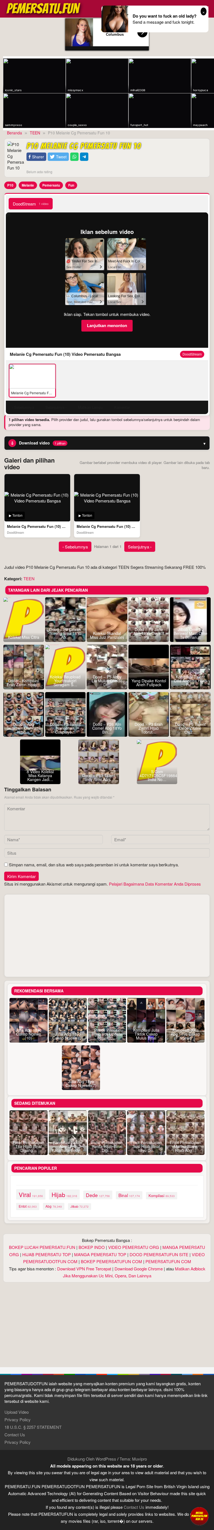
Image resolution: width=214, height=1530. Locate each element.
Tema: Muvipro (133, 1459)
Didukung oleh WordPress (91, 1459)
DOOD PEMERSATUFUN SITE (159, 1254)
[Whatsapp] (74, 157)
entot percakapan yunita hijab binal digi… (107, 1146)
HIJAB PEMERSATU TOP (46, 1254)
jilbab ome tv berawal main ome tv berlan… (190, 633)
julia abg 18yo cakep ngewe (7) (80, 1083)
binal (129, 1195)
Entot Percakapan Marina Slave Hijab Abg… (185, 1146)
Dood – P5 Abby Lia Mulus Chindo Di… (107, 681)
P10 (10, 185)
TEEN (29, 578)
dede (98, 1194)
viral (31, 1194)
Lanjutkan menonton (107, 325)
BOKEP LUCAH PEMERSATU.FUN (42, 1247)
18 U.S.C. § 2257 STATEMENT (33, 1427)
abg (53, 1206)
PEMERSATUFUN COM (168, 1261)
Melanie (28, 185)
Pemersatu (51, 185)
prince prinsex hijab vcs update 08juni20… (107, 1034)
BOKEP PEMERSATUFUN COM (111, 1261)
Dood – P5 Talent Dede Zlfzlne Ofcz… (190, 728)
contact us (134, 1507)
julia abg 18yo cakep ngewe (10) (29, 1034)
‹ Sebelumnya (75, 547)
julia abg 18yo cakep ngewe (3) (67, 1036)
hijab (64, 1194)
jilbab (79, 1206)
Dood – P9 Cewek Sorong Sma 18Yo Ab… (65, 633)
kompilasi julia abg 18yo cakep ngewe (185, 1034)
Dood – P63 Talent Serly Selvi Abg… (98, 777)
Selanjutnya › (140, 547)
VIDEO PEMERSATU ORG (133, 1247)
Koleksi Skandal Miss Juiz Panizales (107, 635)
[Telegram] (84, 157)
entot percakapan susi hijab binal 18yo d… (146, 1146)
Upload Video (16, 1412)
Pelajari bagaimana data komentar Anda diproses (155, 884)
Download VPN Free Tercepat (84, 1269)
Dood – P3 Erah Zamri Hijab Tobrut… (149, 728)
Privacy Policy (17, 1419)
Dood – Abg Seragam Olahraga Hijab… (23, 728)
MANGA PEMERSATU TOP (100, 1254)
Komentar (122, 407)
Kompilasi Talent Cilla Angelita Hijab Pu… (190, 681)
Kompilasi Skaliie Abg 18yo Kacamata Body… (68, 1146)
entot (28, 1206)
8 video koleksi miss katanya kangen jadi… (40, 775)
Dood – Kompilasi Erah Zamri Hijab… (23, 683)
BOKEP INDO (92, 1247)
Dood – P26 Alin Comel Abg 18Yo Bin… (107, 728)
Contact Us (14, 1434)
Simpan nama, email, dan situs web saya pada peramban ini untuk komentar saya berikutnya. (94, 864)
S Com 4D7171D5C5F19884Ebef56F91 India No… (157, 775)
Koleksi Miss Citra (23, 637)
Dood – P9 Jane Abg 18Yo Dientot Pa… (148, 633)
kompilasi (162, 1195)
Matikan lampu (90, 407)
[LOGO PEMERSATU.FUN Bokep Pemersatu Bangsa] (43, 8)
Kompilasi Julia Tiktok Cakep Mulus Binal (146, 1034)
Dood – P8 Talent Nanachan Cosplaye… (65, 728)
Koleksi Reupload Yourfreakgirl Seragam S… (65, 681)
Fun (71, 185)
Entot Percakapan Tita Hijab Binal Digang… (28, 1146)
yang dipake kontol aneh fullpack (149, 683)
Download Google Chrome (139, 1269)
